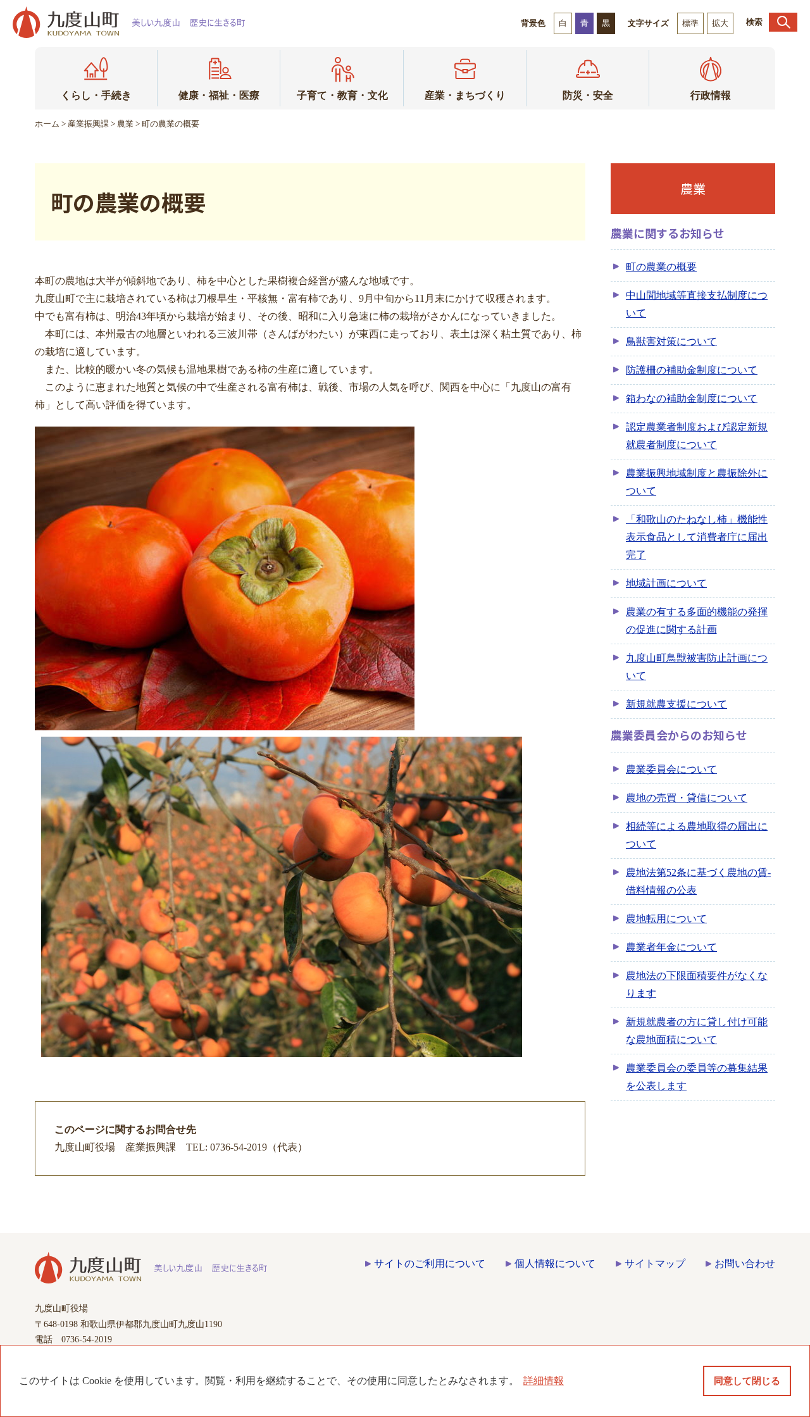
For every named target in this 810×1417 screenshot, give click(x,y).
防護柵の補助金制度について (691, 370)
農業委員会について (671, 769)
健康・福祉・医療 (218, 95)
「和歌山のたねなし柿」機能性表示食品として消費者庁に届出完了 (697, 537)
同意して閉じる (747, 1381)
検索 (754, 22)
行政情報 (710, 95)
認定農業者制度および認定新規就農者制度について (697, 435)
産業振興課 (88, 123)
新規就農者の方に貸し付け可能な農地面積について (697, 1030)
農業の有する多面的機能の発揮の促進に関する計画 (697, 620)
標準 (690, 23)
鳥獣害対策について (671, 341)
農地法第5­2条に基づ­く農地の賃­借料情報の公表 (698, 881)
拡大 (720, 23)
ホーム (47, 123)
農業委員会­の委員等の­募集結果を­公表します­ (697, 1077)
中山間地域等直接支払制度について (697, 304)
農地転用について (666, 918)
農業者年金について (671, 947)
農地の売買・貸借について (686, 797)
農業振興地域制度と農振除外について (697, 482)
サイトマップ (655, 1263)
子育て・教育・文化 (342, 95)
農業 (125, 123)
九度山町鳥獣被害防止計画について (697, 666)
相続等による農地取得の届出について (697, 835)
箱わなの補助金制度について (691, 398)
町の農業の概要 (661, 266)
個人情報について (554, 1263)
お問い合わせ (744, 1263)
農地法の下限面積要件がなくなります (697, 984)
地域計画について (666, 583)
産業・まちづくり (465, 95)
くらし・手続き (96, 95)
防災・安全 (588, 95)
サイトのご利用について (429, 1263)
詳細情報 (543, 1380)
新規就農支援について (676, 704)
